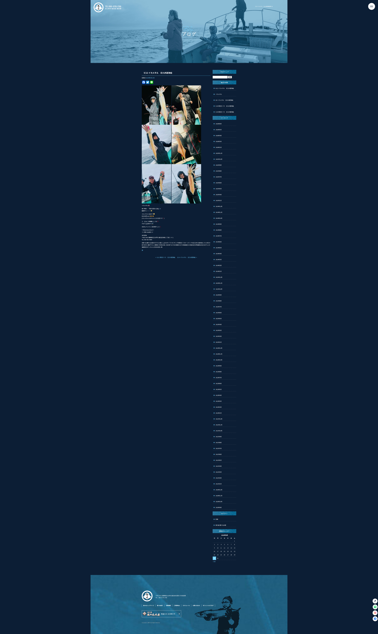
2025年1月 (219, 200)
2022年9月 (219, 366)
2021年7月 (219, 448)
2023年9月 (219, 295)
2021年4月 (219, 466)
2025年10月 (219, 159)
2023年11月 (219, 283)
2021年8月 (219, 442)
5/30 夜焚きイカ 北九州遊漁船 (225, 106)
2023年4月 (219, 324)
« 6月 (214, 561)
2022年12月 (219, 348)
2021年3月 (219, 472)
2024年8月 (219, 230)
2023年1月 (219, 342)
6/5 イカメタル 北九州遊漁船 (224, 100)
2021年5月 (219, 460)
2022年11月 (219, 354)
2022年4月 (219, 395)
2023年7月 (219, 307)
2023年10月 (219, 289)
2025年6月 (219, 183)
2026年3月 (219, 141)
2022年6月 (219, 383)
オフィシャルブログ (208, 605)
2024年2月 (219, 265)
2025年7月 (219, 177)
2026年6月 (219, 124)
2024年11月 (219, 212)
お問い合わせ (196, 605)
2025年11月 (219, 153)
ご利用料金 (177, 605)
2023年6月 (219, 313)
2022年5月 (219, 389)
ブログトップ (224, 72)
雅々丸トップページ (148, 605)
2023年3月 (219, 330)
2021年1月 (219, 484)
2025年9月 (219, 165)
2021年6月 (219, 454)
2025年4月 (219, 194)
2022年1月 (219, 413)
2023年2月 (219, 336)
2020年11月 (219, 496)
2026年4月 (219, 135)
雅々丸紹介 (160, 605)
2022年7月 (219, 377)
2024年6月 (219, 242)
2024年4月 (219, 254)
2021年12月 (219, 419)
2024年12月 (219, 206)
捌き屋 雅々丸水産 (221, 525)
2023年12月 (219, 277)
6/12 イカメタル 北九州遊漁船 (225, 88)
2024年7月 (219, 236)
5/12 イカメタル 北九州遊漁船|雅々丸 (264, 6)
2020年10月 (219, 501)
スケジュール (186, 605)
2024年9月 (219, 224)
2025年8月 (219, 171)
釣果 (217, 519)
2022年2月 (219, 407)
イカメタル (219, 94)
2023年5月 (219, 318)
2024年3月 (219, 259)
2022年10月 (219, 360)
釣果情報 (168, 605)
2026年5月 (219, 130)
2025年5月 (219, 189)
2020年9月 (219, 507)
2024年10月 (219, 218)
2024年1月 (219, 271)
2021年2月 (219, 478)
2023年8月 (219, 301)
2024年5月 (219, 248)
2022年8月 (219, 372)
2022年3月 (219, 401)
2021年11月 (219, 425)
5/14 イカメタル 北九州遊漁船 (187, 257)
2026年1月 (219, 147)
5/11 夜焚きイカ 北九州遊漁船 (165, 257)
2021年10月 (219, 431)
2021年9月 (219, 437)
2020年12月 (219, 490)
